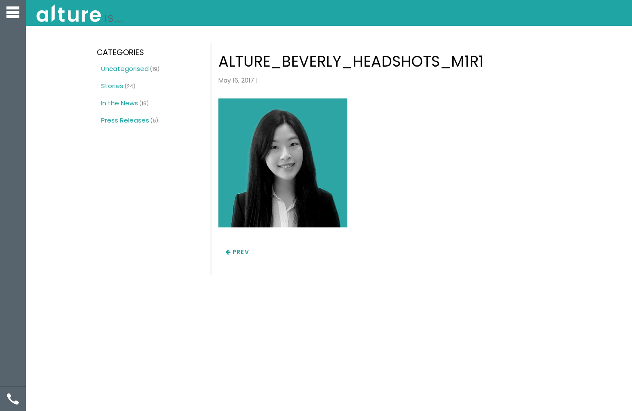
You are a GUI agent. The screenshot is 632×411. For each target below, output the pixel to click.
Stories (112, 85)
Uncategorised (125, 68)
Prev (240, 252)
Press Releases (125, 120)
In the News (119, 102)
